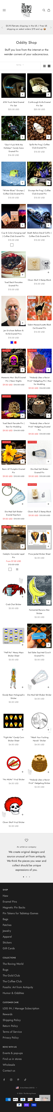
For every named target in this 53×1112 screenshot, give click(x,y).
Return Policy (10, 1026)
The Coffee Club (12, 981)
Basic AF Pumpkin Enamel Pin (13, 471)
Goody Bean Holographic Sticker (13, 696)
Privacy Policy (11, 1038)
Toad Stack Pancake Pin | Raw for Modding (13, 425)
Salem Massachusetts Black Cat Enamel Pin (39, 326)
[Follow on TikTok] (25, 1079)
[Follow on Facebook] (4, 1079)
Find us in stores (12, 1059)
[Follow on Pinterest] (18, 1079)
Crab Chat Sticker (13, 604)
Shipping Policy (12, 1020)
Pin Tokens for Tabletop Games (20, 913)
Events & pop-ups (13, 1053)
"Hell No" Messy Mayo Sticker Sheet (14, 654)
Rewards (7, 1014)
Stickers (7, 943)
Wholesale (9, 1065)
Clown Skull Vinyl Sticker (14, 822)
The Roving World (13, 964)
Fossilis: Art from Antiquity (18, 987)
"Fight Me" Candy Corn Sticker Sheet (13, 739)
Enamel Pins (10, 902)
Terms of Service (12, 1032)
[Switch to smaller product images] (49, 66)
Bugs (5, 970)
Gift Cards (9, 948)
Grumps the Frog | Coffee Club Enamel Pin (39, 192)
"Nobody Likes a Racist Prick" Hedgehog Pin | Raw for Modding (39, 381)
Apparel (7, 937)
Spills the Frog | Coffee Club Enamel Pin (39, 146)
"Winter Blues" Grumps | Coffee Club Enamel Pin (14, 192)
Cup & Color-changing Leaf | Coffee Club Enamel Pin (13, 234)
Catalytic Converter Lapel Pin (13, 556)
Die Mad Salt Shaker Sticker (39, 694)
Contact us (9, 1071)
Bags (5, 919)
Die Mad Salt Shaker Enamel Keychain (13, 513)
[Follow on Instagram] (11, 1079)
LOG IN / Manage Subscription (21, 1008)
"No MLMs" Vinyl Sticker (14, 779)
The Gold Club (11, 976)
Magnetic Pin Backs (14, 907)
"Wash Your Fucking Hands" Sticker (39, 739)
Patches (7, 925)
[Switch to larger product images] (44, 66)
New (5, 896)
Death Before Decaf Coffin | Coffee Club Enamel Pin (39, 234)
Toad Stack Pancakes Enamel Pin (14, 284)
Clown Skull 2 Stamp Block (39, 511)
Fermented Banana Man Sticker (39, 612)
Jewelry (7, 931)
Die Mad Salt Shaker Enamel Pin (39, 471)
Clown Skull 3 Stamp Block (39, 280)
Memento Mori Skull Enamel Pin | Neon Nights (13, 379)
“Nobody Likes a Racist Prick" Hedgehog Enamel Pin (39, 426)
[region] (26, 855)
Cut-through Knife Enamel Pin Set (39, 104)
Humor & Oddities (13, 993)
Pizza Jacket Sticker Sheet (39, 554)
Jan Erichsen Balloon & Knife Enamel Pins (14, 332)
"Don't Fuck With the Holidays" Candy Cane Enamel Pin (14, 148)
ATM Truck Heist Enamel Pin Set (13, 104)
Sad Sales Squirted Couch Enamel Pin (39, 654)
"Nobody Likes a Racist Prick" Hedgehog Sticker (39, 781)
